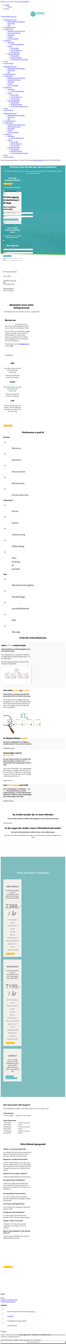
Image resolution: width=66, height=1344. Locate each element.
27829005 (10, 1316)
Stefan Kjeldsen (38, 160)
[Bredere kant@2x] (4, 241)
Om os (3, 1298)
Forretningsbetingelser (8, 1302)
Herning (32, 1312)
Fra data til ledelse (23, 2)
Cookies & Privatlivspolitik (9, 1300)
